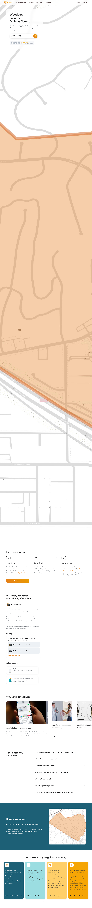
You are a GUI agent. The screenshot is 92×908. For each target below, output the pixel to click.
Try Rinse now (17, 580)
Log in (85, 2)
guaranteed (9, 737)
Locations (48, 2)
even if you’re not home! (22, 573)
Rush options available (67, 570)
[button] (79, 568)
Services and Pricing (20, 2)
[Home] (8, 2)
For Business (39, 2)
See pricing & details (13, 655)
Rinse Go (31, 2)
